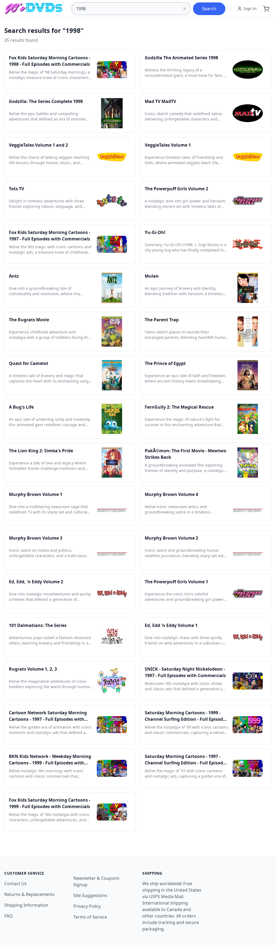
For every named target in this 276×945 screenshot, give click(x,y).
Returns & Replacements (29, 894)
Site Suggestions (90, 895)
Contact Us (15, 884)
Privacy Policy (87, 906)
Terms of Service (90, 917)
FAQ (8, 916)
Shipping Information (26, 905)
